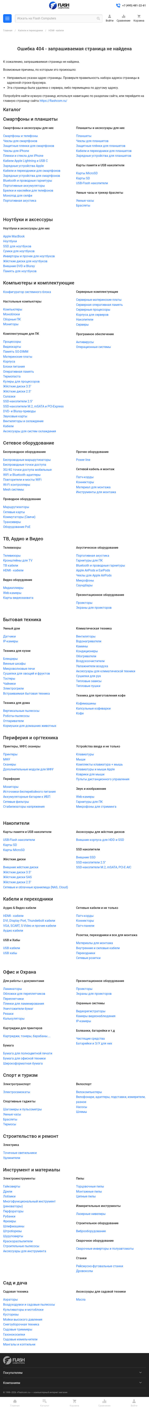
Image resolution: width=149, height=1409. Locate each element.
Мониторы (10, 324)
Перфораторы (13, 1211)
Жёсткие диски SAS (17, 877)
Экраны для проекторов (94, 607)
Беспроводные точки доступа (24, 464)
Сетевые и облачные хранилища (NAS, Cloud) (35, 887)
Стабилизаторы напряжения (24, 806)
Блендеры (10, 659)
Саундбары (84, 585)
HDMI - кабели (13, 570)
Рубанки (9, 1216)
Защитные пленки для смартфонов (28, 146)
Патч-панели (85, 926)
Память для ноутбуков (19, 271)
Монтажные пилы (89, 1191)
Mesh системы (13, 489)
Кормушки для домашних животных (29, 726)
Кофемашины (86, 703)
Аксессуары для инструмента (24, 1251)
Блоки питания (14, 366)
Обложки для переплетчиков (24, 994)
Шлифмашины (13, 1226)
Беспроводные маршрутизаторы (27, 460)
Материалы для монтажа (94, 943)
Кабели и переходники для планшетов (104, 151)
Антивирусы (85, 342)
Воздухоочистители (90, 661)
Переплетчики (13, 999)
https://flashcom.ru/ (53, 101)
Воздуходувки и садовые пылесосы (29, 1304)
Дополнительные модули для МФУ (28, 769)
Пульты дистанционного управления (102, 779)
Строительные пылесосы (21, 1246)
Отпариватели (13, 721)
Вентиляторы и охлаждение (23, 421)
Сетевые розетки (88, 958)
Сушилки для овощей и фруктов (26, 673)
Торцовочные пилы (90, 1186)
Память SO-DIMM (15, 351)
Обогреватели (86, 656)
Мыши (80, 759)
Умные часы (85, 200)
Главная (7, 30)
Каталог (7, 18)
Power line (83, 460)
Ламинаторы (12, 989)
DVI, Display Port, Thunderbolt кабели (29, 920)
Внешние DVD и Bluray (19, 266)
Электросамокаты (16, 1092)
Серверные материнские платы (98, 300)
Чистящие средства (90, 1038)
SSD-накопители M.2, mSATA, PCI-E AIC (103, 867)
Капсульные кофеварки (93, 708)
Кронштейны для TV (17, 560)
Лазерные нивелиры (91, 1214)
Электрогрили (13, 688)
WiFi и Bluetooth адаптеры (22, 475)
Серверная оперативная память (99, 305)
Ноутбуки (10, 241)
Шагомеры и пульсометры (22, 1109)
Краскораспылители (18, 1241)
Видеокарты (12, 347)
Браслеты (83, 205)
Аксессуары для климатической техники (105, 671)
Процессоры (12, 342)
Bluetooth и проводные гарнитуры (27, 180)
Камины (82, 646)
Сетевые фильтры (16, 802)
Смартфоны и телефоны (20, 136)
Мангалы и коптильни (19, 1344)
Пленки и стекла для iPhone (23, 156)
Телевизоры (12, 555)
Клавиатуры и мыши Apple (95, 769)
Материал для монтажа (93, 487)
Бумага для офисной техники (24, 1058)
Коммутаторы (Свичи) (19, 517)
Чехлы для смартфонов (20, 141)
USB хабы (10, 953)
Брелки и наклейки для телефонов (28, 190)
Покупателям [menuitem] (13, 1373)
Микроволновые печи (19, 668)
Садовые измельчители (20, 1339)
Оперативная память (18, 371)
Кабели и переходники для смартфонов (31, 171)
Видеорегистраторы (90, 1011)
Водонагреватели (88, 641)
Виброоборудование (91, 1231)
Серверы (82, 324)
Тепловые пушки (88, 686)
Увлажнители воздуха (92, 666)
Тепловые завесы (88, 681)
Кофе (80, 713)
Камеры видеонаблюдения (95, 1016)
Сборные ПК (12, 319)
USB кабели (11, 948)
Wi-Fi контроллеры (16, 485)
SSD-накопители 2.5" (18, 401)
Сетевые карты (14, 512)
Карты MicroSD (87, 173)
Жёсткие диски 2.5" (17, 391)
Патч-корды (85, 477)
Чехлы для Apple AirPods (94, 575)
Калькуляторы (13, 1018)
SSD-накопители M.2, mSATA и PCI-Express (33, 406)
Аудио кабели (13, 930)
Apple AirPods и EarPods (93, 570)
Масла (81, 1299)
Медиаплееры (13, 588)
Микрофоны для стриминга (96, 806)
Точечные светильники (20, 1153)
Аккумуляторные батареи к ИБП (26, 797)
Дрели (7, 1191)
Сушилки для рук (88, 676)
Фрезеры (9, 1221)
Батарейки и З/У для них (94, 1043)
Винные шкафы (14, 663)
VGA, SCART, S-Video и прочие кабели (29, 926)
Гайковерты (11, 1186)
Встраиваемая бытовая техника (26, 693)
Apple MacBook (14, 236)
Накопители (84, 319)
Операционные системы (93, 347)
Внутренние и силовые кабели (98, 948)
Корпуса (9, 361)
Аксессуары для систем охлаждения (29, 431)
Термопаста (12, 376)
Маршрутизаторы (16, 507)
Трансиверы (12, 522)
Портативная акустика (19, 200)
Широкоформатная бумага (23, 1063)
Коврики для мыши (90, 774)
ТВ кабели (10, 565)
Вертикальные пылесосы (21, 711)
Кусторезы (11, 1314)
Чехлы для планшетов (92, 141)
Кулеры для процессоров (21, 381)
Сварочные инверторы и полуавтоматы (105, 1248)
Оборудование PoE (16, 527)
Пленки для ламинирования (23, 1003)
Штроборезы (12, 1231)
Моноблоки (11, 314)
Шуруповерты (13, 1236)
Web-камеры (12, 593)
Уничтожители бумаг (18, 1009)
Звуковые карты (15, 416)
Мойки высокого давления (22, 1319)
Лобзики (9, 1196)
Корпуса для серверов (92, 315)
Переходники (85, 953)
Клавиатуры (85, 754)
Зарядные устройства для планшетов (103, 156)
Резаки (8, 1014)
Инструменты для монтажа (96, 492)
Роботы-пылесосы (16, 716)
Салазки (9, 396)
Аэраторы (10, 1299)
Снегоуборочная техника (21, 1324)
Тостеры (9, 678)
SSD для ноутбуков (17, 246)
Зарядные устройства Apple (23, 166)
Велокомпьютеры (89, 1092)
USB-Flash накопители (92, 183)
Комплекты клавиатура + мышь (99, 764)
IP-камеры (10, 641)
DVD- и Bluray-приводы (19, 411)
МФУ (6, 759)
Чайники (9, 683)
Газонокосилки (14, 1334)
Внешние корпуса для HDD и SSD (100, 840)
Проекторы (84, 603)
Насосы (81, 1107)
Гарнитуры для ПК (89, 560)
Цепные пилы (86, 1196)
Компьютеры (12, 309)
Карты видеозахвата (18, 598)
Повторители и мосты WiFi (22, 479)
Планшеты (83, 136)
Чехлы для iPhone (16, 151)
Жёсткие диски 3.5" (17, 386)
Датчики (9, 636)
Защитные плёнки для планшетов (100, 146)
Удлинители (11, 1158)
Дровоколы (84, 1271)
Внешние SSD (86, 857)
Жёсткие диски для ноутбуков (25, 261)
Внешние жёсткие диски (20, 867)
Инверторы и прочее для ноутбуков (29, 256)
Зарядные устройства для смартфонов (31, 176)
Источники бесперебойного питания (29, 791)
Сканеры (9, 764)
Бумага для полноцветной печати (27, 1053)
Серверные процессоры (93, 309)
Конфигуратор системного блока (27, 292)
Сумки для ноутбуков (19, 251)
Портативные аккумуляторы (24, 185)
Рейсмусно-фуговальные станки (99, 1266)
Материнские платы (17, 356)
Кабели (8, 426)
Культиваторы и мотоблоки (23, 1309)
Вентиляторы (85, 636)
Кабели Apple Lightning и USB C (25, 161)
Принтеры (10, 754)
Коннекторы (85, 482)
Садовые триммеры (17, 1329)
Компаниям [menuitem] (11, 1383)
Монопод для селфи (17, 195)
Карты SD (83, 178)
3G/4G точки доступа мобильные (27, 470)
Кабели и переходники (30, 30)
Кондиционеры (87, 651)
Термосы (9, 1124)
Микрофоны (85, 580)
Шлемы (81, 1112)
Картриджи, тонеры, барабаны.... (26, 1036)
